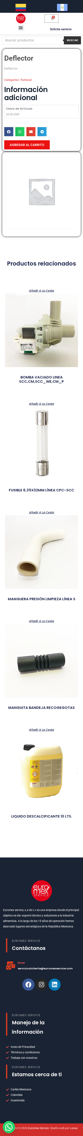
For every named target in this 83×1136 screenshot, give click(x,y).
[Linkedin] (55, 984)
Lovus (74, 1128)
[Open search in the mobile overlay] (41, 40)
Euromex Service (38, 1128)
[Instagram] (41, 984)
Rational (26, 80)
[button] (21, 27)
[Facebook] (28, 984)
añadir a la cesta (41, 290)
